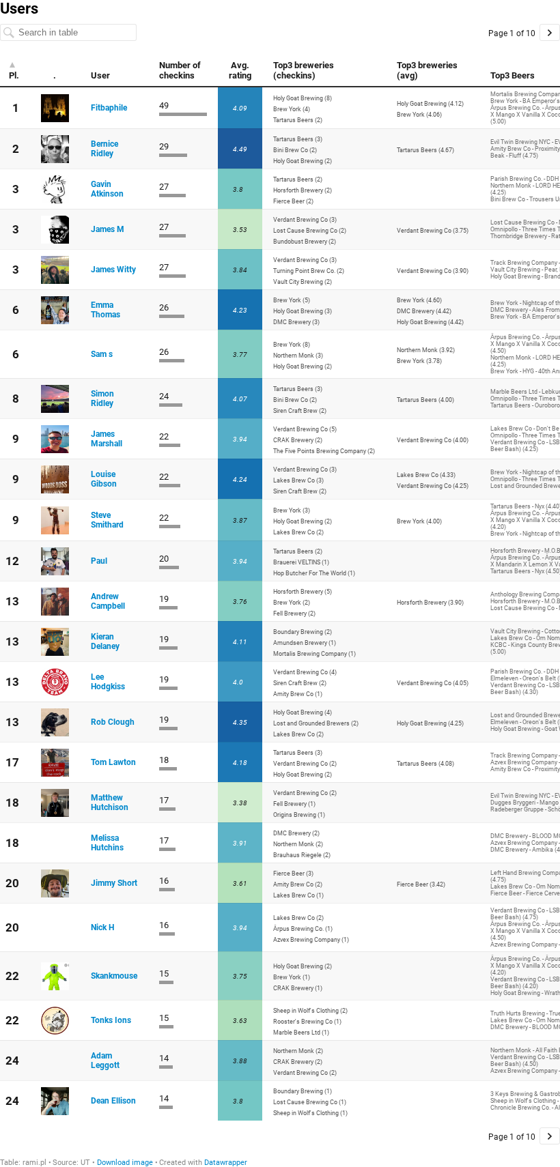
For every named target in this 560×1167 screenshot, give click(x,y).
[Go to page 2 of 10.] (550, 32)
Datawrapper (225, 1162)
